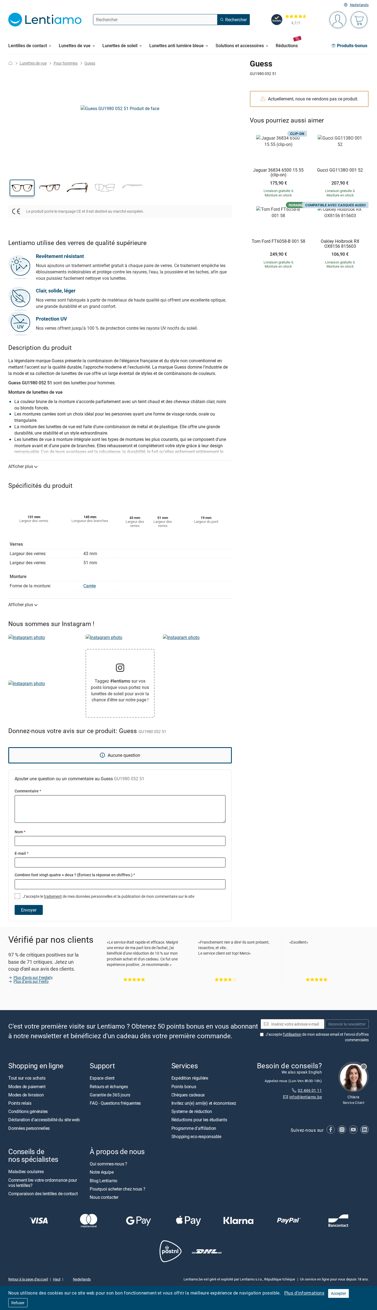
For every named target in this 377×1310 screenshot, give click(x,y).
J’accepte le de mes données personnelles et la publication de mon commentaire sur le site (108, 896)
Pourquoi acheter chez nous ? (117, 1189)
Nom (20, 831)
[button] (22, 188)
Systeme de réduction (191, 1111)
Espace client (102, 1078)
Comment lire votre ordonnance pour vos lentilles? (42, 1182)
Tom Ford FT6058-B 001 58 (278, 241)
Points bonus (183, 1086)
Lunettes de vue (33, 63)
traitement (53, 896)
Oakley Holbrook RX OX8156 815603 (340, 244)
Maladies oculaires (26, 1171)
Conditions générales (28, 1111)
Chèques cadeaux (188, 1095)
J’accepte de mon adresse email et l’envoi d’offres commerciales (317, 1037)
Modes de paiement (27, 1086)
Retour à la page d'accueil (28, 1278)
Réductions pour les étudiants (199, 1120)
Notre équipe (101, 1172)
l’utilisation (292, 1034)
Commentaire (28, 791)
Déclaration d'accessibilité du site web (44, 1120)
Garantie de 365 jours (110, 1095)
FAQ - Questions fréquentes (115, 1103)
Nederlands (359, 4)
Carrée (89, 586)
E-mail (21, 853)
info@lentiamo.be (305, 1096)
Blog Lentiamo (103, 1180)
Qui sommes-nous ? (108, 1164)
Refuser (18, 1302)
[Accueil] (10, 63)
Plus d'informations (304, 1293)
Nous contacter (104, 1197)
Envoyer (28, 910)
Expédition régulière (189, 1078)
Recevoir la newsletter (347, 1024)
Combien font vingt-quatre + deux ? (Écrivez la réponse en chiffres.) (75, 874)
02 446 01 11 (310, 1090)
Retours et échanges (109, 1086)
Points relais (19, 1103)
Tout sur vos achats (26, 1078)
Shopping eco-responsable (196, 1136)
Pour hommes (66, 63)
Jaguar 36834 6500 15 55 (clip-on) (278, 172)
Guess (89, 63)
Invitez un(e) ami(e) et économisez (203, 1103)
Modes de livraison (26, 1095)
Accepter (338, 1293)
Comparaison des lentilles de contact (43, 1194)
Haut (56, 1278)
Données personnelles (29, 1128)
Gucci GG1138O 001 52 (340, 170)
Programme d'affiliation (193, 1128)
